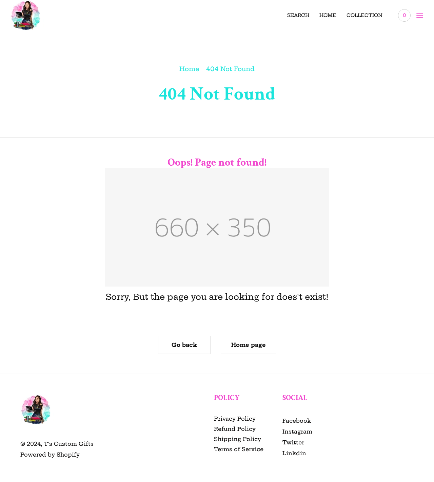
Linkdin (294, 453)
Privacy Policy (235, 418)
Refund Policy (235, 428)
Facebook (296, 420)
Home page (248, 344)
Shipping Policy (237, 439)
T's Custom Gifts (69, 443)
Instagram (297, 431)
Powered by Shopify (50, 454)
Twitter (293, 442)
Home (189, 69)
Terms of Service (238, 449)
